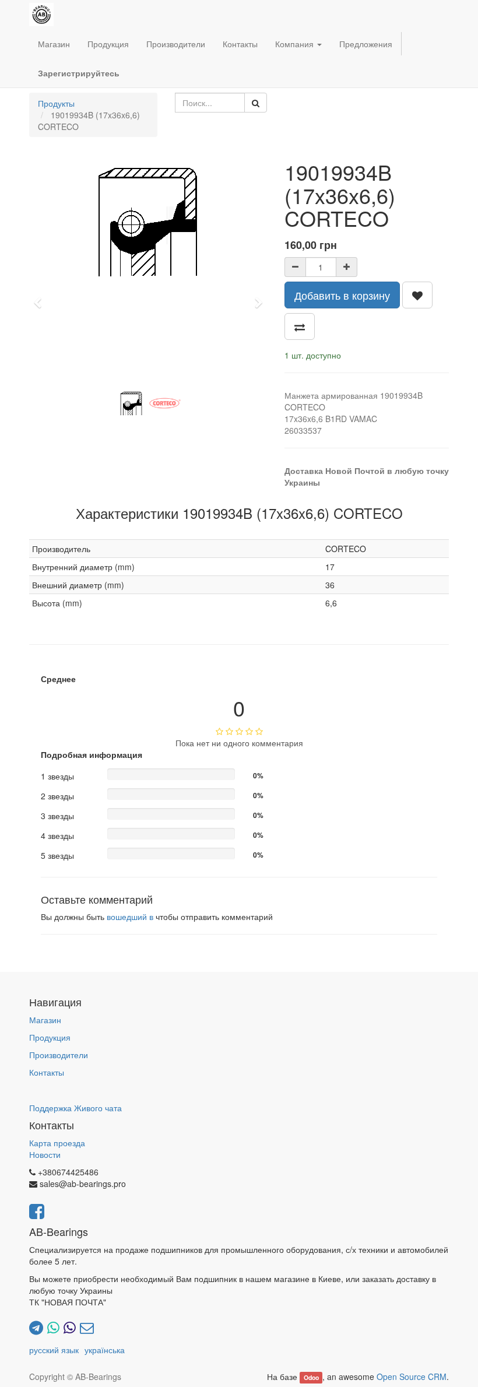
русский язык (54, 1350)
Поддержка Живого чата (75, 1108)
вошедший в (130, 916)
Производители (58, 1055)
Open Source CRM (412, 1376)
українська (105, 1350)
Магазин (45, 1020)
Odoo (311, 1377)
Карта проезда (57, 1143)
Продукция (50, 1037)
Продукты (56, 103)
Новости (45, 1154)
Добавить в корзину (342, 295)
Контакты (46, 1072)
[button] (41, 297)
